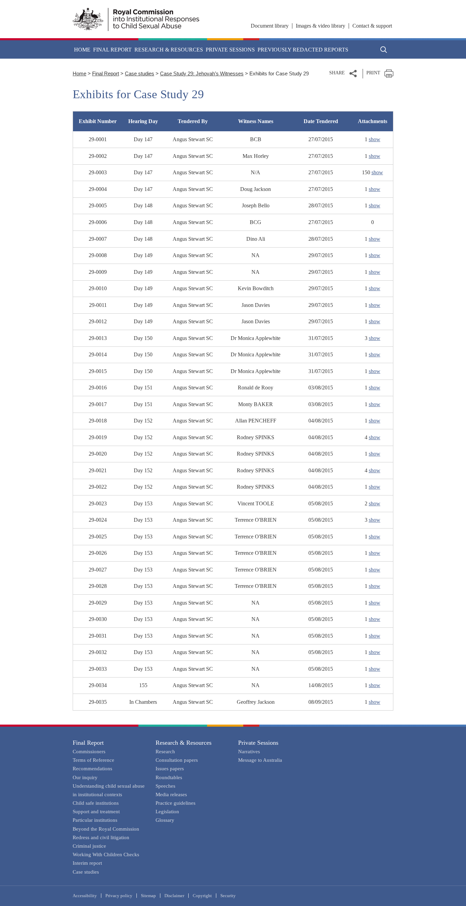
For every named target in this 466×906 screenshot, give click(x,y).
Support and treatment (96, 811)
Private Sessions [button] (230, 50)
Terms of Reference (93, 760)
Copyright (202, 895)
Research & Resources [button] (168, 50)
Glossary (165, 820)
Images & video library (320, 26)
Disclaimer (174, 895)
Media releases (171, 794)
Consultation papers (177, 760)
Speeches (165, 786)
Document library (270, 26)
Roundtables (169, 777)
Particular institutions (95, 820)
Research (165, 751)
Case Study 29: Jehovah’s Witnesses (202, 73)
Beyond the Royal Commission (106, 829)
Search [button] (383, 49)
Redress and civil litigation (101, 837)
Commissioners (89, 751)
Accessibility (85, 895)
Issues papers (170, 768)
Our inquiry (85, 777)
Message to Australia (260, 760)
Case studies (139, 73)
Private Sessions (258, 742)
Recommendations (92, 768)
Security (228, 895)
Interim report (87, 863)
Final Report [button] (112, 50)
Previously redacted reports (303, 50)
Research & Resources (184, 742)
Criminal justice (89, 846)
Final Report (105, 73)
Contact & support (372, 26)
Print (373, 72)
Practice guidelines (175, 803)
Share (337, 72)
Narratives (249, 751)
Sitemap (148, 895)
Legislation (167, 811)
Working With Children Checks (106, 854)
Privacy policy (118, 895)
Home (82, 50)
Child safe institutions (96, 803)
